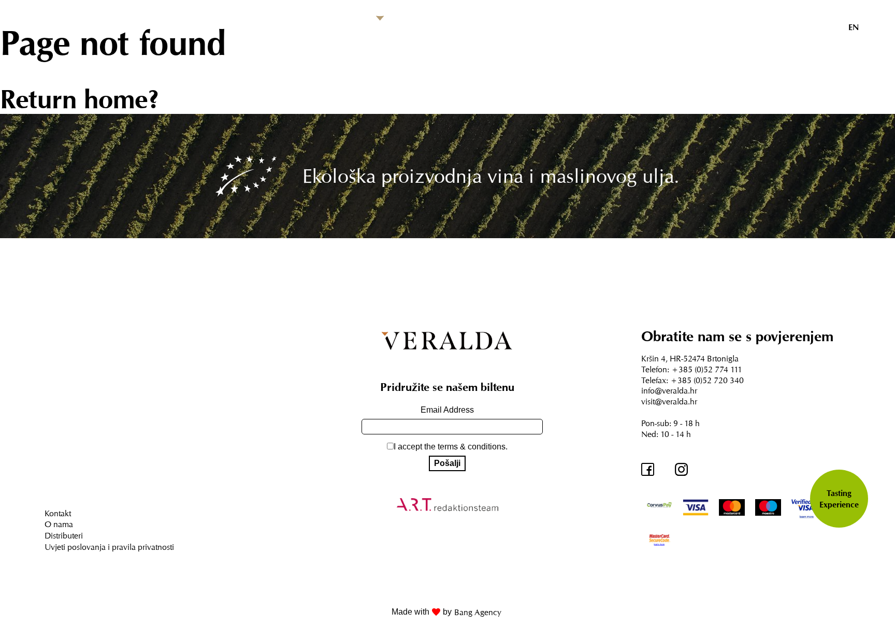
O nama (59, 524)
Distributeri (64, 535)
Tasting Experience (839, 498)
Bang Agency (477, 612)
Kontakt (58, 513)
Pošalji (447, 463)
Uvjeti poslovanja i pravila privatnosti (109, 547)
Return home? (80, 99)
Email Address (447, 409)
